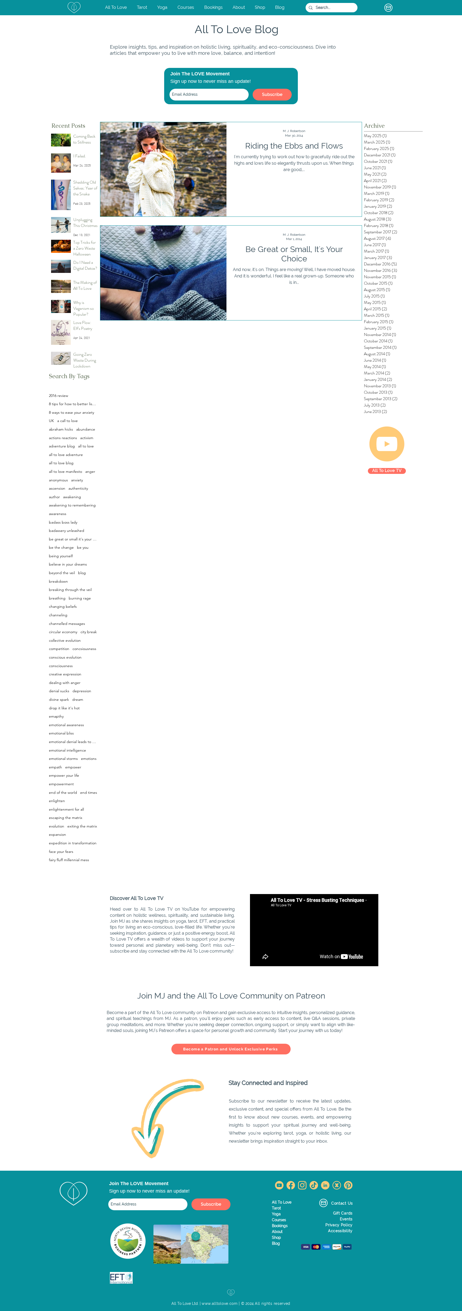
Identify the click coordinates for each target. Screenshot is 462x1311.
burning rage (80, 598)
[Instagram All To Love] (302, 1185)
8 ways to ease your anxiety (71, 412)
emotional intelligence (67, 750)
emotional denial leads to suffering (73, 741)
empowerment (61, 784)
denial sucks (59, 691)
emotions (89, 758)
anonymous (58, 480)
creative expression (65, 674)
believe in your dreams (68, 564)
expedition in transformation (73, 843)
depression (81, 691)
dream (77, 699)
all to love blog (61, 463)
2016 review (58, 395)
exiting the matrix (82, 826)
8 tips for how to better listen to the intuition (73, 403)
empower (73, 767)
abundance (85, 429)
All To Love (281, 1202)
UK (51, 420)
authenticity (78, 488)
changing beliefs (63, 606)
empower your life (64, 775)
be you (82, 547)
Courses (279, 1220)
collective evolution (65, 640)
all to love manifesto (65, 471)
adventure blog (62, 446)
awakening (72, 496)
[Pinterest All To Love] (348, 1185)
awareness (57, 513)
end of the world (63, 792)
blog (82, 572)
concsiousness (84, 648)
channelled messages (67, 623)
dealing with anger (64, 682)
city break (88, 631)
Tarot (276, 1208)
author (54, 496)
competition (59, 648)
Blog (276, 1243)
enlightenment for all (66, 809)
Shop (276, 1237)
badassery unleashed (66, 530)
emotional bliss (61, 733)
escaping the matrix (65, 817)
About (277, 1231)
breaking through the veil (70, 589)
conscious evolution (65, 657)
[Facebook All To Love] (290, 1185)
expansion (57, 834)
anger (90, 471)
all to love (86, 446)
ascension (57, 488)
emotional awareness (66, 724)
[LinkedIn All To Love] (325, 1185)
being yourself (61, 556)
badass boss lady (63, 522)
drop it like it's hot (64, 708)
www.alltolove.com (220, 1303)
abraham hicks (61, 429)
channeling (58, 615)
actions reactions (63, 437)
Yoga (276, 1214)
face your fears (61, 851)
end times (88, 792)
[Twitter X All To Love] (336, 1185)
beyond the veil (62, 572)
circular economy (63, 631)
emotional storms (63, 758)
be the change (61, 547)
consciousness (61, 665)
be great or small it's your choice (73, 539)
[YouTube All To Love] (279, 1185)
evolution (56, 826)
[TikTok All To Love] (313, 1185)
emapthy (56, 716)
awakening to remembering (72, 505)
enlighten (57, 800)
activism (86, 437)
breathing (57, 598)
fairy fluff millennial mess (69, 859)
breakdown (58, 581)
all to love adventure (66, 454)
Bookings (280, 1226)
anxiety (77, 480)
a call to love (67, 420)
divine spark (59, 699)
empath (55, 767)
